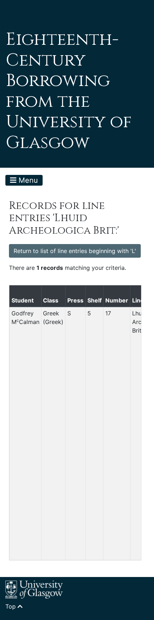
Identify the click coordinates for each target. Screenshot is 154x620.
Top (11, 606)
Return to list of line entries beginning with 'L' (75, 250)
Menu (27, 180)
